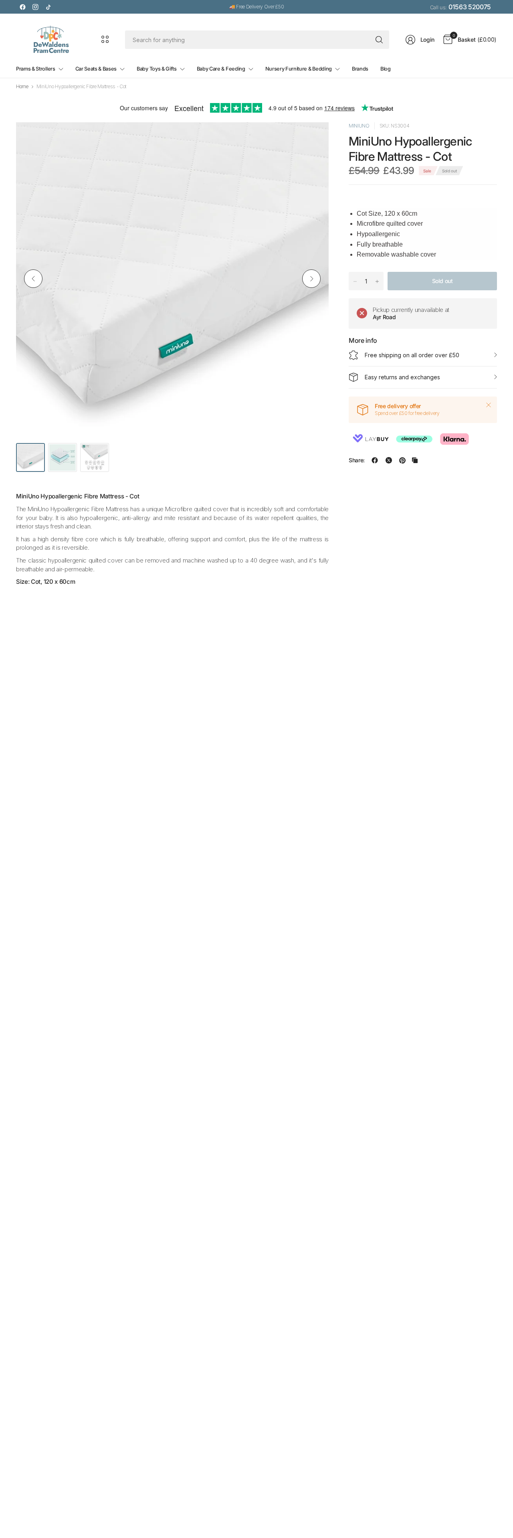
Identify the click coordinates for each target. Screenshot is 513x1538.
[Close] (488, 405)
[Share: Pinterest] (402, 460)
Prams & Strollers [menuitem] (35, 69)
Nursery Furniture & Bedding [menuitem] (298, 69)
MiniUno (359, 126)
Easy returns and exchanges (402, 377)
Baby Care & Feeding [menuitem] (221, 69)
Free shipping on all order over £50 (412, 355)
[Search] (379, 39)
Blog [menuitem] (385, 69)
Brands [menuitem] (360, 69)
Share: (357, 460)
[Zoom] (313, 137)
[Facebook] (22, 6)
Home (22, 86)
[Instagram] (35, 6)
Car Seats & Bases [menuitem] (96, 69)
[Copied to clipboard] (415, 460)
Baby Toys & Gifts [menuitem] (157, 69)
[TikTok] (48, 6)
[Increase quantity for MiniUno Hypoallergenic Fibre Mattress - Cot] (377, 281)
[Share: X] (389, 460)
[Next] (311, 278)
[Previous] (33, 278)
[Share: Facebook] (375, 460)
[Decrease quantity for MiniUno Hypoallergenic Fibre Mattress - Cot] (355, 281)
